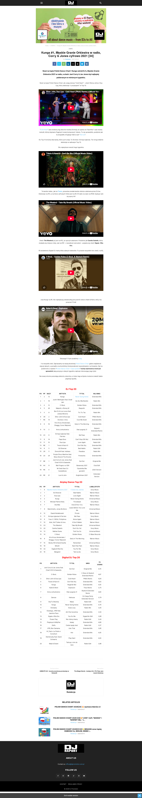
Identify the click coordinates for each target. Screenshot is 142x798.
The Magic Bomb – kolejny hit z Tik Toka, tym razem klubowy (88, 672)
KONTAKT (63, 784)
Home (46, 45)
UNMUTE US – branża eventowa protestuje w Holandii (54, 672)
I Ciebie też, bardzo (77, 490)
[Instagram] (63, 776)
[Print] (78, 64)
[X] (59, 64)
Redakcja (68, 59)
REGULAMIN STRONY (75, 784)
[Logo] (71, 752)
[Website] (79, 776)
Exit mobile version (71, 795)
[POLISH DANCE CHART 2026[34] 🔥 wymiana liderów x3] (44, 710)
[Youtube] (84, 776)
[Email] (73, 64)
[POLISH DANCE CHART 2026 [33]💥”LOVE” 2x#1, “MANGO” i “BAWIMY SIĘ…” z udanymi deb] (44, 721)
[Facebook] (54, 64)
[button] (41, 3)
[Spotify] (68, 776)
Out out (82, 135)
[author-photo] (71, 689)
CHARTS (52, 45)
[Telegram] (82, 64)
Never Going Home (81, 397)
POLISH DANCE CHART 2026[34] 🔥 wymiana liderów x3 (77, 707)
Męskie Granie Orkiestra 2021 (57, 490)
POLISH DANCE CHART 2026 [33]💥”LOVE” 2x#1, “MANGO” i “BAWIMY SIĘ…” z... (77, 719)
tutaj (80, 358)
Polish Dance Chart (82, 364)
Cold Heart (44, 130)
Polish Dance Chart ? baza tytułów (68, 369)
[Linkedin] (68, 64)
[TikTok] (74, 776)
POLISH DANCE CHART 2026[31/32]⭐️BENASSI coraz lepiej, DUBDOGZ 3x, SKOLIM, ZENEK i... (77, 730)
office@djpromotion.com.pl (75, 764)
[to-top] (140, 795)
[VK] (87, 64)
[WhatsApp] (64, 64)
